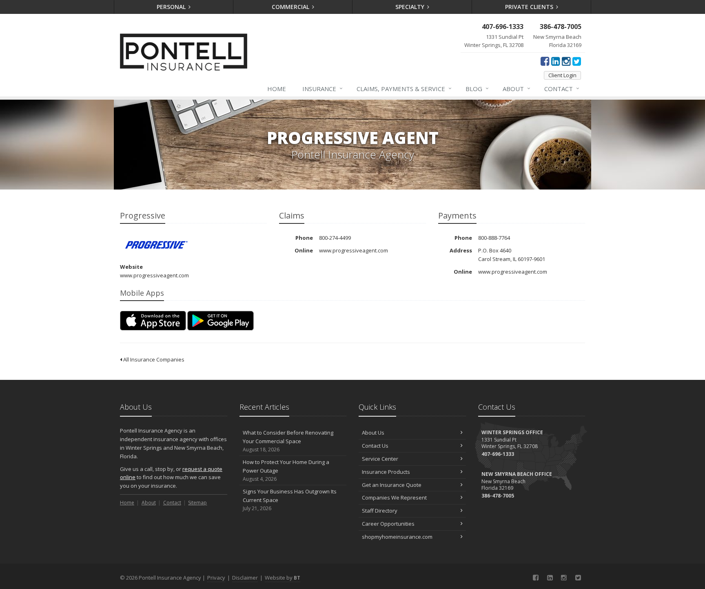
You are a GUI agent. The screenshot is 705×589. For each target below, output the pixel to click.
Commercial (291, 7)
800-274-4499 (335, 237)
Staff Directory (379, 510)
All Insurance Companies (153, 359)
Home (276, 89)
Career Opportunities (388, 523)
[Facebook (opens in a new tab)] (545, 61)
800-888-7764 (494, 237)
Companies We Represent (394, 497)
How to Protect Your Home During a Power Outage (286, 470)
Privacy (216, 577)
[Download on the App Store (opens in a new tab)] (153, 320)
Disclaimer (245, 577)
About (516, 88)
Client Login (562, 75)
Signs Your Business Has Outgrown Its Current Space (290, 500)
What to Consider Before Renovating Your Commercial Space (288, 441)
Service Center (380, 458)
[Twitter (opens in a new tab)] (576, 61)
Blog (477, 88)
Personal (172, 7)
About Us (373, 432)
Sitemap (197, 502)
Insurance (322, 88)
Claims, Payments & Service (404, 88)
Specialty (410, 7)
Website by (282, 577)
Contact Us (375, 445)
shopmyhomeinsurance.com (397, 536)
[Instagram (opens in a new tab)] (566, 61)
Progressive (156, 245)
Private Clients (530, 7)
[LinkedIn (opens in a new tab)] (555, 61)
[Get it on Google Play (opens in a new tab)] (220, 320)
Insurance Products (386, 471)
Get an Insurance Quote (391, 485)
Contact (561, 88)
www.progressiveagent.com (154, 275)
